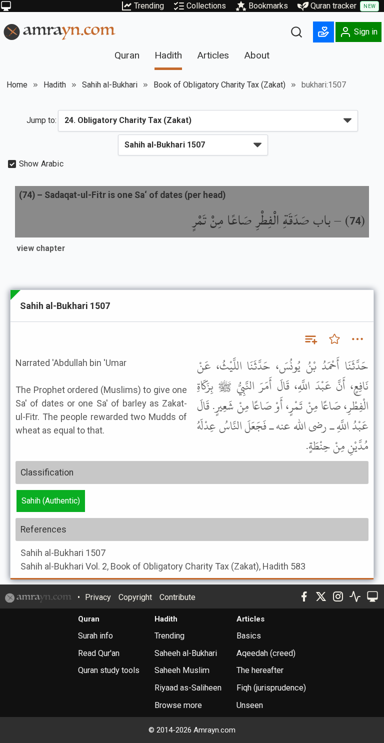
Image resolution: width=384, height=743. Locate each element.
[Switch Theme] (6, 6)
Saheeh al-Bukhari (185, 653)
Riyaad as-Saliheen (188, 687)
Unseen (249, 705)
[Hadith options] (357, 339)
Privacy (98, 597)
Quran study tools (109, 670)
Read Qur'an (99, 653)
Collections (206, 5)
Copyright (135, 597)
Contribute (178, 597)
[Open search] (296, 32)
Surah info (95, 635)
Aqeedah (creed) (266, 653)
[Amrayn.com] (59, 31)
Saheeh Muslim (182, 670)
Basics (248, 635)
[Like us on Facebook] (304, 596)
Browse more (178, 705)
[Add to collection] (310, 339)
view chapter (40, 248)
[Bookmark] (334, 339)
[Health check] (355, 596)
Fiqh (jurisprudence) (271, 687)
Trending (149, 5)
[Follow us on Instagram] (338, 596)
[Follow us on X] (321, 596)
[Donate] (323, 32)
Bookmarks (268, 5)
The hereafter (260, 670)
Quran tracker (343, 5)
